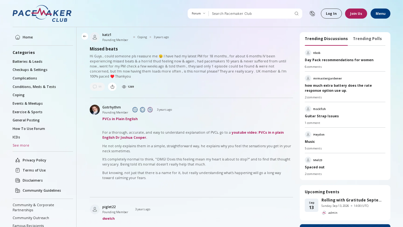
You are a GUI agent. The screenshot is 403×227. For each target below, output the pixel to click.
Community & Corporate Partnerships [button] (33, 207)
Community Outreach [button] (31, 218)
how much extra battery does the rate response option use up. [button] (338, 88)
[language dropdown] (312, 14)
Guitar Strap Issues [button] (322, 116)
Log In (331, 13)
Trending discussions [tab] (326, 38)
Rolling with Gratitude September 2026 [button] (353, 200)
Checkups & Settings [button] (30, 69)
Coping (142, 37)
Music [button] (310, 141)
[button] (42, 13)
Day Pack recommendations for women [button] (339, 60)
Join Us (356, 13)
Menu (380, 13)
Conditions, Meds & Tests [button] (34, 86)
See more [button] (21, 145)
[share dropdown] (112, 87)
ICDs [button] (16, 137)
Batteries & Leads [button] (28, 61)
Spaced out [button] (315, 167)
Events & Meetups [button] (28, 103)
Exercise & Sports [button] (28, 112)
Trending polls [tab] (367, 38)
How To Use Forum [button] (29, 128)
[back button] (85, 36)
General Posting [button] (26, 120)
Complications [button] (25, 78)
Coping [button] (19, 95)
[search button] (296, 14)
